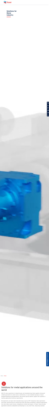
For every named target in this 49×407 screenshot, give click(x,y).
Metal (5, 375)
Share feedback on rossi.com (47, 359)
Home (2, 375)
